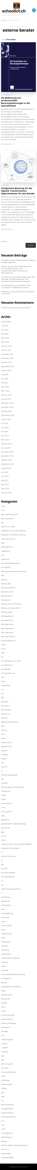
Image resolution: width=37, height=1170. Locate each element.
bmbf (3, 645)
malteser (4, 946)
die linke (4, 718)
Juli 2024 (4, 423)
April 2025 (5, 387)
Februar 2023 (6, 493)
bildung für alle (7, 592)
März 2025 (5, 391)
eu (2, 771)
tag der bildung (7, 1113)
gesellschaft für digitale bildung (13, 824)
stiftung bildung (7, 1105)
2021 (3, 510)
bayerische (5, 559)
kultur (3, 921)
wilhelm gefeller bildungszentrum (14, 1145)
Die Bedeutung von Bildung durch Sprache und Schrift (18, 293)
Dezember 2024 (7, 403)
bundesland (5, 669)
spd (2, 1092)
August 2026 (6, 322)
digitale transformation (9, 722)
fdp (2, 779)
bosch (3, 649)
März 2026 (5, 342)
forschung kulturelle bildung (12, 787)
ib (1, 860)
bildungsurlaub (7, 632)
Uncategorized (7, 95)
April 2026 (5, 338)
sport (3, 1096)
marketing (5, 950)
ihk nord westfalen (8, 873)
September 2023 (7, 464)
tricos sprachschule (8, 1117)
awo (2, 555)
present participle (8, 1015)
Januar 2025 (6, 399)
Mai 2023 (4, 480)
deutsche (4, 702)
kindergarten (6, 905)
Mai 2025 (4, 383)
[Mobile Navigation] (34, 10)
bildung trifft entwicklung (11, 604)
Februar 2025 (6, 395)
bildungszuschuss (8, 636)
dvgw (3, 738)
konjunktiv (5, 917)
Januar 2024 (6, 448)
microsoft (4, 970)
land (3, 930)
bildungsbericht (7, 616)
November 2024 (7, 407)
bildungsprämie (7, 628)
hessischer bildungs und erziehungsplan (16, 844)
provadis (4, 1031)
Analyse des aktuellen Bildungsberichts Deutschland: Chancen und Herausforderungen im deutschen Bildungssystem (16, 270)
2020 (3, 506)
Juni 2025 (5, 379)
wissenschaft (6, 1153)
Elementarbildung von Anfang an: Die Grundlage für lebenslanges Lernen (15, 286)
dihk (2, 726)
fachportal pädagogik (9, 775)
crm (2, 689)
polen (3, 1007)
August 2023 (6, 468)
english (4, 759)
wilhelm (4, 1141)
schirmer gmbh (7, 1064)
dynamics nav (6, 746)
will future (5, 1149)
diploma (4, 730)
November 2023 (7, 456)
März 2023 (5, 489)
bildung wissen (7, 612)
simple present (6, 1084)
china (3, 681)
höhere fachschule (8, 856)
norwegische (6, 978)
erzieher (4, 767)
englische (4, 755)
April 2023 (5, 484)
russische (4, 1048)
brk (2, 657)
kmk (3, 909)
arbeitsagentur (7, 547)
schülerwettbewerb (9, 1072)
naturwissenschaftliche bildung (13, 974)
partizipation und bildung (11, 987)
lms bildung (5, 942)
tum (2, 1121)
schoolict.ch (14, 11)
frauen (3, 795)
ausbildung (5, 551)
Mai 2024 (4, 432)
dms (2, 734)
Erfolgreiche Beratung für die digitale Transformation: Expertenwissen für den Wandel (18, 191)
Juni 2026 (5, 330)
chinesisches (5, 685)
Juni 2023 (5, 476)
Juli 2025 (4, 375)
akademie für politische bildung (13, 535)
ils (2, 881)
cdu (2, 677)
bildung (4, 580)
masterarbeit (6, 954)
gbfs (2, 816)
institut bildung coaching (10, 889)
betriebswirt (5, 567)
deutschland (6, 710)
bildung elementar (8, 588)
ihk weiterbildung (8, 877)
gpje (3, 832)
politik (3, 1011)
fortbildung (5, 791)
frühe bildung (6, 803)
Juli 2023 (4, 472)
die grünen (5, 714)
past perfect (5, 999)
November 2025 (7, 358)
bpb (2, 653)
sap (2, 1056)
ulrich (3, 1129)
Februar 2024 (6, 444)
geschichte (5, 820)
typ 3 (3, 1125)
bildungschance (7, 620)
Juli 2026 (4, 326)
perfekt (4, 1003)
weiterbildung (6, 1137)
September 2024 (7, 415)
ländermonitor (6, 934)
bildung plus (6, 600)
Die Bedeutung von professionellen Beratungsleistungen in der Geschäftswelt (15, 101)
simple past (5, 1080)
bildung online (6, 596)
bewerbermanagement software (13, 571)
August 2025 (6, 370)
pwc (2, 1035)
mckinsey (4, 962)
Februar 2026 (6, 346)
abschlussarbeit (7, 518)
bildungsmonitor (7, 624)
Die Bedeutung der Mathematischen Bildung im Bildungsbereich (18, 261)
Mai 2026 (4, 334)
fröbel (3, 799)
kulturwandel (6, 925)
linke (3, 938)
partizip (4, 982)
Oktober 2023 (6, 460)
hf (2, 852)
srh (2, 1101)
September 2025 (7, 366)
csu (2, 693)
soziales (4, 1088)
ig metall (4, 868)
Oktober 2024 (6, 411)
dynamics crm (6, 742)
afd (2, 523)
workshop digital (7, 1157)
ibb (2, 864)
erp (2, 763)
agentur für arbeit (8, 527)
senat (3, 1076)
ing (2, 885)
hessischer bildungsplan (10, 848)
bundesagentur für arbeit (11, 661)
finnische (4, 783)
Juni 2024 (5, 427)
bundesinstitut (6, 665)
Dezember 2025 (7, 354)
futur (3, 807)
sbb (2, 1060)
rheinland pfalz (7, 1040)
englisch (4, 750)
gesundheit (5, 828)
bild (2, 575)
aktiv (3, 543)
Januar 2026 (6, 350)
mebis (3, 966)
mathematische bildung (10, 958)
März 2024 (5, 440)
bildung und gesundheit (10, 608)
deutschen (5, 706)
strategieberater (7, 1109)
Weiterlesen (6, 144)
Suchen (4, 241)
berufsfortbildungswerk (10, 563)
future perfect (6, 812)
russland (4, 1052)
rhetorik (4, 1044)
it (1, 893)
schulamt (4, 1068)
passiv (3, 991)
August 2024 (6, 419)
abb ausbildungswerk (9, 514)
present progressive (8, 1023)
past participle (6, 995)
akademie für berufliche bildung (13, 531)
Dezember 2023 (7, 452)
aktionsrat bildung (8, 539)
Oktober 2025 (6, 362)
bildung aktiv (6, 584)
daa (2, 698)
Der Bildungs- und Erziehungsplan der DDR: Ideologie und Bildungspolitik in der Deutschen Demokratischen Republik (18, 279)
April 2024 (5, 436)
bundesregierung (8, 673)
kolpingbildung (7, 913)
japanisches (5, 901)
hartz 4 (4, 840)
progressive (5, 1027)
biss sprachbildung (8, 641)
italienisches (5, 897)
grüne (3, 836)
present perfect (7, 1019)
